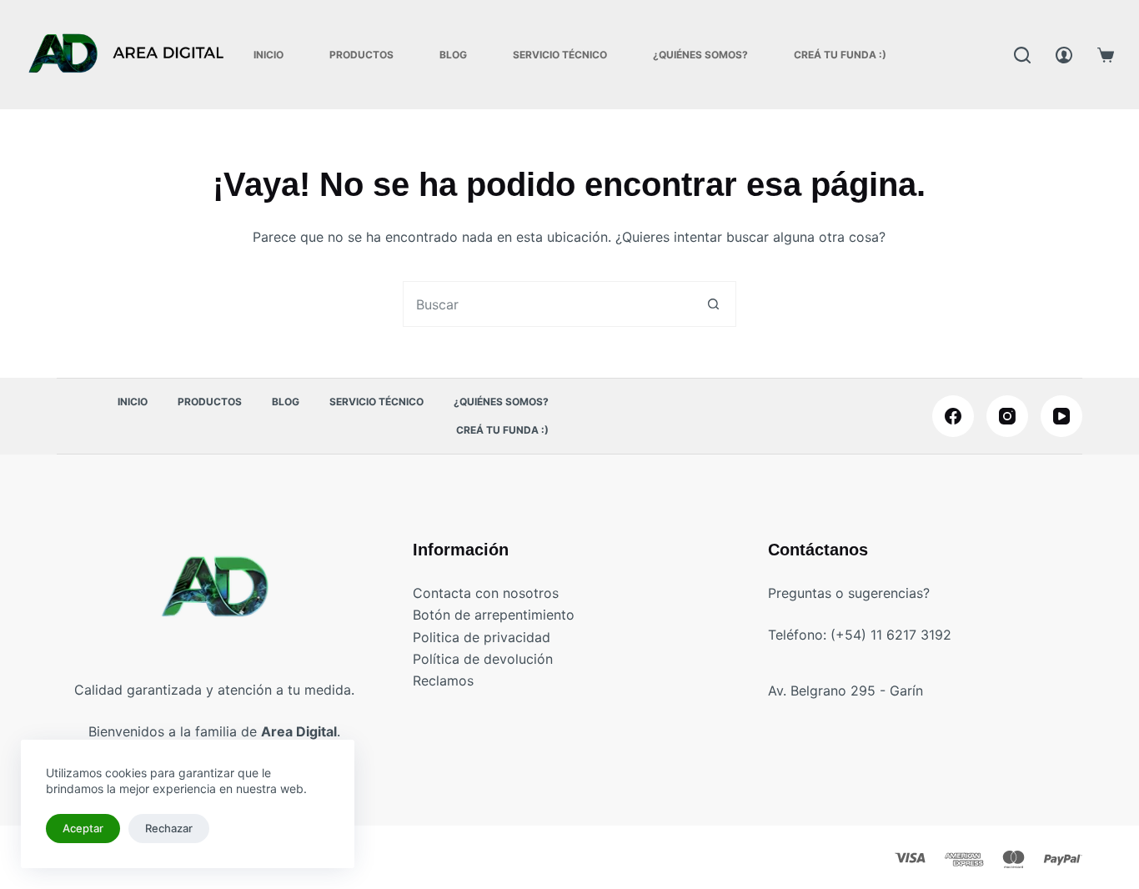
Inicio (268, 54)
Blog (453, 54)
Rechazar (169, 828)
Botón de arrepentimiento (494, 614)
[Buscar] (1022, 55)
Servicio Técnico (560, 54)
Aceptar (83, 828)
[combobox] (547, 304)
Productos (361, 54)
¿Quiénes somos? (700, 54)
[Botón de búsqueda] (713, 304)
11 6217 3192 (911, 634)
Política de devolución (483, 658)
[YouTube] (1061, 416)
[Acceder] (1064, 55)
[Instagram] (1007, 416)
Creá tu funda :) (840, 54)
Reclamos (443, 680)
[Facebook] (953, 416)
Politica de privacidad (481, 637)
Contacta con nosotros (486, 593)
